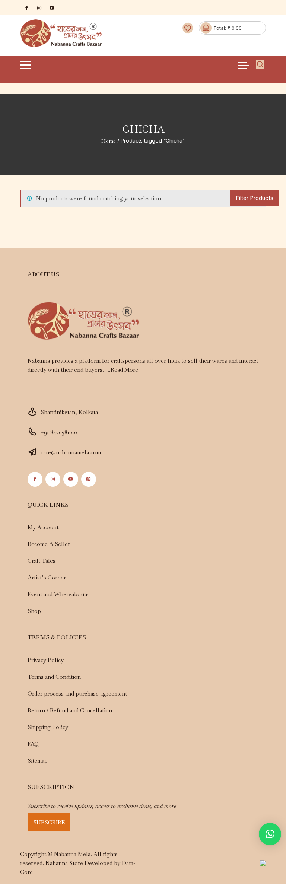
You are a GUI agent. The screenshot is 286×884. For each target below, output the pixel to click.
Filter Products (254, 197)
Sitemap (38, 760)
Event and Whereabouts (58, 594)
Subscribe (49, 822)
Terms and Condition (54, 676)
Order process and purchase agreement (77, 693)
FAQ (33, 743)
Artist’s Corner (47, 577)
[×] (270, 834)
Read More (124, 369)
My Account (43, 527)
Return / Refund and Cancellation (70, 710)
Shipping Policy (48, 727)
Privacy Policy (46, 660)
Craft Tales (41, 560)
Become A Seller (49, 543)
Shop (34, 610)
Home (108, 140)
